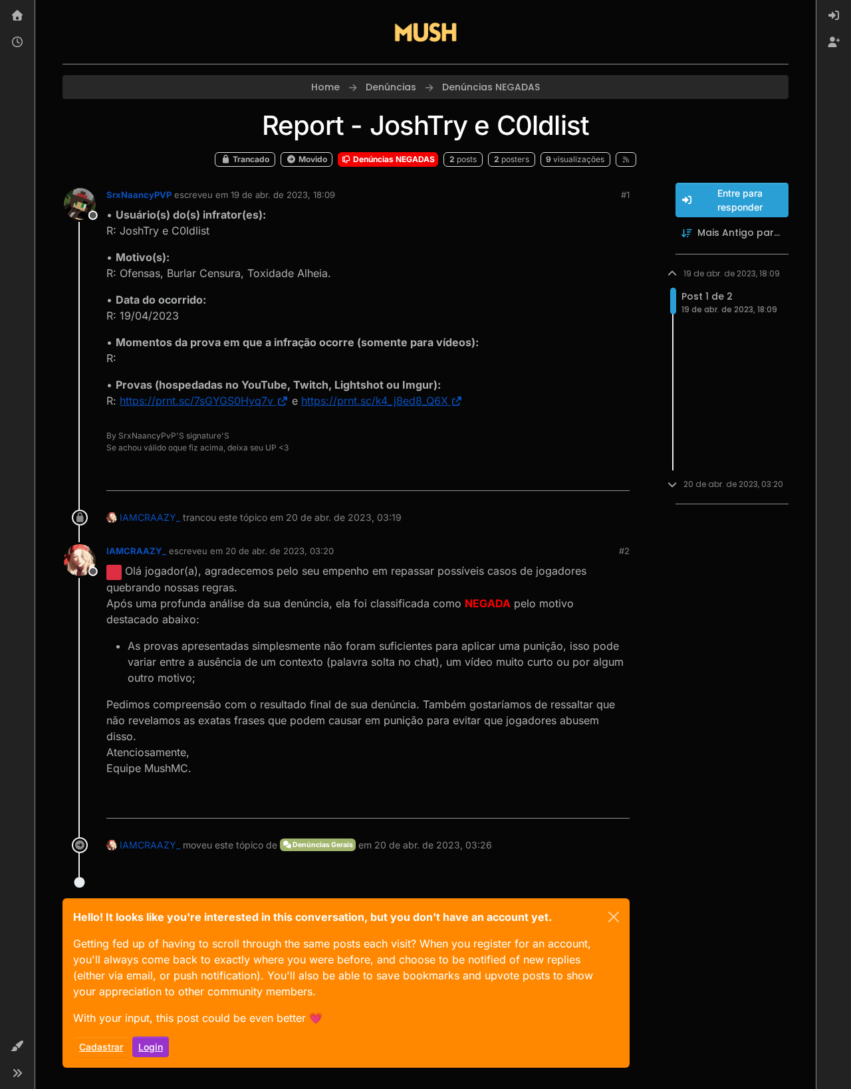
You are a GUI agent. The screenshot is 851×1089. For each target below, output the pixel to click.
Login (150, 1046)
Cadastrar (101, 1046)
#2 (624, 550)
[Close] (614, 917)
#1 (625, 194)
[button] (17, 1046)
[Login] (834, 16)
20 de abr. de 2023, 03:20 (279, 550)
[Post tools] (618, 474)
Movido (312, 159)
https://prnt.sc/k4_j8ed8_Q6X (374, 400)
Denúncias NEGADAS (393, 159)
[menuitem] (834, 16)
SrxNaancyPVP (139, 194)
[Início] (17, 16)
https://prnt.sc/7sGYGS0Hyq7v (196, 400)
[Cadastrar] (834, 42)
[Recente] (17, 42)
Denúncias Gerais (322, 845)
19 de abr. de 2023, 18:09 (283, 194)
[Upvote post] (571, 474)
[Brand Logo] (425, 32)
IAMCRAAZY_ (150, 517)
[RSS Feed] (626, 159)
